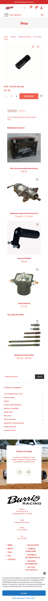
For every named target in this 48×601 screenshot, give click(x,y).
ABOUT (10, 549)
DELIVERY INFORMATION (31, 562)
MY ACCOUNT (33, 545)
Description (12, 111)
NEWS (9, 545)
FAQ (9, 556)
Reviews (22, 111)
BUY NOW (28, 96)
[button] (44, 573)
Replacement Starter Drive (24, 355)
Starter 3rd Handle (24, 258)
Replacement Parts (25, 37)
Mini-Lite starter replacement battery (24, 168)
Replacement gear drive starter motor (24, 213)
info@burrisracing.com (22, 522)
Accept (24, 593)
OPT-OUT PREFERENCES (31, 568)
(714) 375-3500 (22, 530)
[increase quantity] (16, 96)
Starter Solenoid (24, 303)
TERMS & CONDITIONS (30, 550)
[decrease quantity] (6, 96)
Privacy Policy (30, 598)
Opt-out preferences (18, 598)
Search (39, 377)
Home (6, 37)
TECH (9, 552)
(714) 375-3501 (22, 538)
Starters (13, 37)
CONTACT (11, 559)
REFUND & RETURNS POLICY (32, 556)
